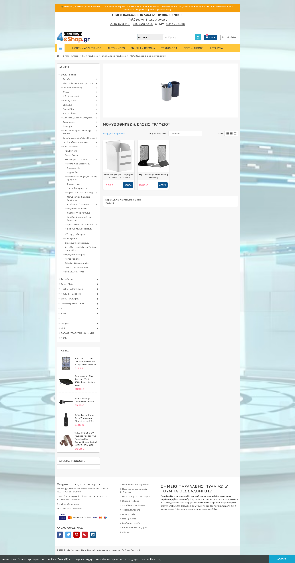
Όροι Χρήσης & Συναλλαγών (136, 496)
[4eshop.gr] (73, 37)
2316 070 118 (120, 23)
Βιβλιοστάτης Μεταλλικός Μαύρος (153, 176)
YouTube (76, 535)
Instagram (93, 535)
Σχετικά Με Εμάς (130, 501)
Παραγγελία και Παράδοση (135, 484)
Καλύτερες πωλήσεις (133, 523)
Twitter (68, 535)
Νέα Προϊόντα (129, 518)
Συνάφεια (175, 133)
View (220, 133)
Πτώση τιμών (128, 514)
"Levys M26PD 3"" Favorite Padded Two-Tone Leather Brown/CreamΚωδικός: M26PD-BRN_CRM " (87, 438)
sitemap (126, 532)
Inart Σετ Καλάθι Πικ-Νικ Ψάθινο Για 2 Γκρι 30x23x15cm (85, 361)
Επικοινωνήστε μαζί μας (134, 527)
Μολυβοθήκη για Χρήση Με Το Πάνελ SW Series (118, 176)
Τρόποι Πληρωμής (131, 510)
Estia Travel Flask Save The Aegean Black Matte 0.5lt (84, 418)
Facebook (60, 535)
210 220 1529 (143, 23)
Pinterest (85, 535)
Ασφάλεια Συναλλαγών (133, 505)
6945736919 (175, 23)
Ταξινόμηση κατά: (158, 133)
